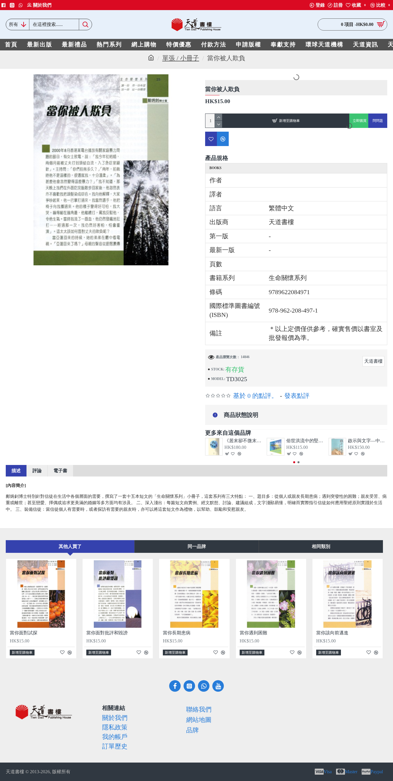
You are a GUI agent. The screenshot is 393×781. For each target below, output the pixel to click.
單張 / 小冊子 (180, 58)
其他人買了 (70, 546)
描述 (16, 470)
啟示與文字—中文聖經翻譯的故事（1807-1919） (367, 440)
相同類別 (321, 546)
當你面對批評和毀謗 (107, 632)
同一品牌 (197, 546)
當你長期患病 (176, 632)
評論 (37, 470)
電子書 (60, 470)
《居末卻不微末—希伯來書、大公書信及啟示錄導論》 (244, 440)
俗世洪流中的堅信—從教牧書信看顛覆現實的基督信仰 (306, 440)
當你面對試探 (23, 632)
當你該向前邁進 (332, 632)
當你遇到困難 (253, 632)
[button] (294, 462)
